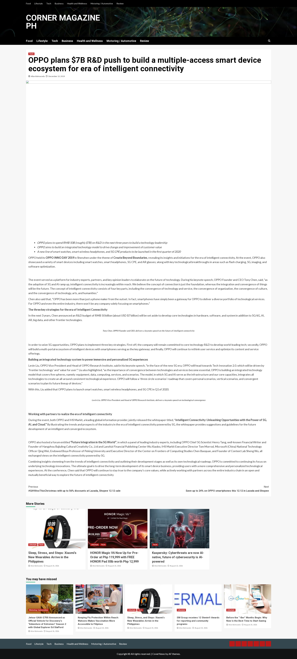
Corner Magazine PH (63, 22)
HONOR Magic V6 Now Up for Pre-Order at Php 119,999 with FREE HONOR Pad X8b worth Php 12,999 (114, 557)
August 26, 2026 (52, 631)
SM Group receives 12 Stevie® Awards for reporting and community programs (198, 620)
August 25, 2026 (52, 566)
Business (59, 3)
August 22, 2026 (176, 566)
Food (28, 3)
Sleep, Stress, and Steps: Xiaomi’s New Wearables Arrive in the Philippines (52, 557)
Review (120, 3)
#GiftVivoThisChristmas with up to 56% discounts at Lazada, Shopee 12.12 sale (74, 488)
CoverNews (158, 653)
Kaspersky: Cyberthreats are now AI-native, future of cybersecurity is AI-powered (178, 557)
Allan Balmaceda (38, 76)
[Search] (269, 41)
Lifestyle (38, 3)
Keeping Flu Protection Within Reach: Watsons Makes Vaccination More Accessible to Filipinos (98, 620)
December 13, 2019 (56, 76)
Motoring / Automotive (102, 3)
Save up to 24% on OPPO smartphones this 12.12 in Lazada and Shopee (227, 488)
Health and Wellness (77, 3)
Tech (48, 3)
